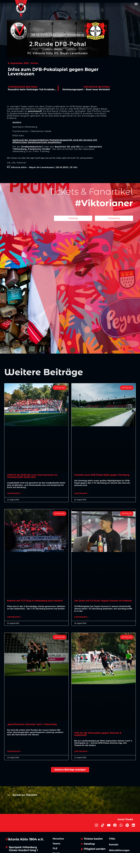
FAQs (112, 838)
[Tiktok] (102, 825)
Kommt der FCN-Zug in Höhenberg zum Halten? (35, 600)
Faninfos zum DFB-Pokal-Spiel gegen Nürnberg (101, 475)
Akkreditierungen (119, 850)
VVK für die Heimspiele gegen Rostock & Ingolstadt (97, 734)
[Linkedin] (133, 825)
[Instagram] (96, 825)
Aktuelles (58, 838)
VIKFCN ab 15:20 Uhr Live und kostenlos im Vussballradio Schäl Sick (32, 476)
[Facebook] (115, 825)
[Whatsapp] (121, 825)
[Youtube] (108, 825)
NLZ (55, 848)
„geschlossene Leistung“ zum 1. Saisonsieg (32, 724)
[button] (136, 4)
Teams (56, 843)
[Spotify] (127, 825)
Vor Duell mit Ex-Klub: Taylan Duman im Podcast (103, 600)
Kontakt (113, 844)
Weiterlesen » (14, 493)
